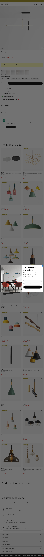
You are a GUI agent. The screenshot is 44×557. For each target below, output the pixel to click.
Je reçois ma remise (32, 287)
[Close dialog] (42, 266)
